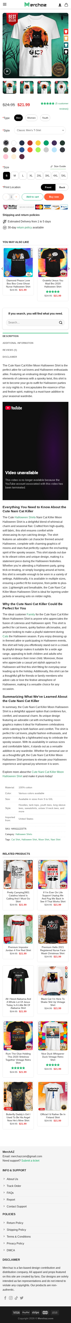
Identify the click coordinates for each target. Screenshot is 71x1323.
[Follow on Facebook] (5, 1298)
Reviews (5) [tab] (10, 350)
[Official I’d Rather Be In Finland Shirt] (52, 1096)
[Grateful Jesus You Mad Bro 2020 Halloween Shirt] (52, 262)
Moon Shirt (43, 839)
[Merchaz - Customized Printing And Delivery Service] (35, 4)
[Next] (63, 45)
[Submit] (60, 322)
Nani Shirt (55, 839)
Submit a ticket (30, 1160)
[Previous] (8, 45)
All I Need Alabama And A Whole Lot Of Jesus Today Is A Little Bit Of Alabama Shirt (18, 1003)
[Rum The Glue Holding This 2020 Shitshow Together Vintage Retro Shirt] (18, 1035)
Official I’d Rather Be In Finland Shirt (52, 1116)
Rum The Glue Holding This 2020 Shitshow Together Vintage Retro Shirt (18, 1058)
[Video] (7, 71)
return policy (24, 227)
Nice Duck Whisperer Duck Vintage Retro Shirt (52, 1056)
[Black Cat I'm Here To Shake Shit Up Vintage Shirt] (52, 981)
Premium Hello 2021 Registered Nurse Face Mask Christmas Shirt (52, 950)
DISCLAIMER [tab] (10, 357)
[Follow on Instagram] (11, 1298)
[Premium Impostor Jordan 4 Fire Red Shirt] (18, 929)
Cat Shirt (15, 839)
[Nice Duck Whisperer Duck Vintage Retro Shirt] (52, 1035)
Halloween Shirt (29, 839)
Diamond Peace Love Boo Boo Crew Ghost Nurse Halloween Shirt (18, 283)
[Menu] (5, 4)
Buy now (54, 197)
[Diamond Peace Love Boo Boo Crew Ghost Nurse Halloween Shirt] (18, 262)
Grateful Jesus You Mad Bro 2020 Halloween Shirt (53, 283)
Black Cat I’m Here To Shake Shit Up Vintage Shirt (53, 1002)
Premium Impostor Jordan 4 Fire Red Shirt (18, 949)
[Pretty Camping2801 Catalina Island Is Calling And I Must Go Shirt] (18, 874)
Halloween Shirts (25, 517)
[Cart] (66, 4)
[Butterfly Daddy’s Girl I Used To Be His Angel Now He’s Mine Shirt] (18, 1096)
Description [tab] (10, 336)
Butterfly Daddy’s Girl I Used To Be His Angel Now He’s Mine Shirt (18, 1117)
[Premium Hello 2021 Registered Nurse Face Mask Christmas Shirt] (52, 929)
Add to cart (32, 197)
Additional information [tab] (18, 343)
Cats (5, 636)
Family (31, 614)
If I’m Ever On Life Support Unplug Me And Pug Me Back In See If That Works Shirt (52, 897)
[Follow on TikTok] (16, 1298)
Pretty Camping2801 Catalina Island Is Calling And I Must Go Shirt (18, 897)
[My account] (60, 5)
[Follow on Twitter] (21, 1298)
